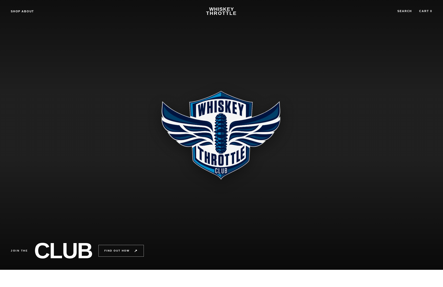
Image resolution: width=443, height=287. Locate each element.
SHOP (16, 11)
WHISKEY (221, 11)
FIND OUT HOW (121, 250)
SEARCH (404, 11)
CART (425, 11)
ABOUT (28, 11)
